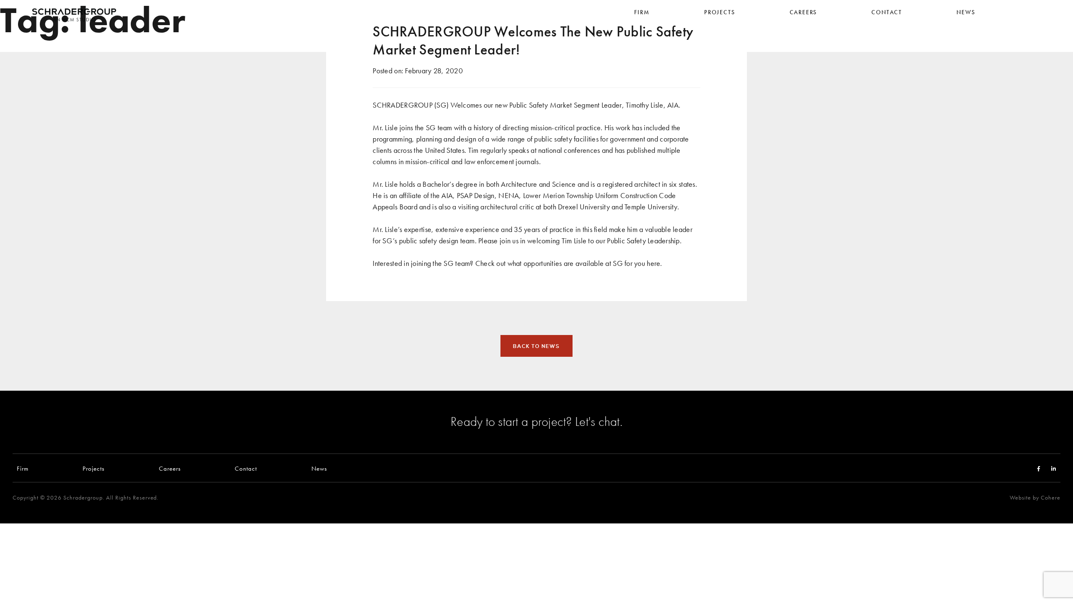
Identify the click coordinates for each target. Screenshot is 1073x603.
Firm (23, 468)
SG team (456, 263)
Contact (246, 468)
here (653, 263)
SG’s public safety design (420, 240)
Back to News (536, 346)
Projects (93, 468)
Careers (170, 468)
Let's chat (597, 421)
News (319, 468)
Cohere (1050, 497)
